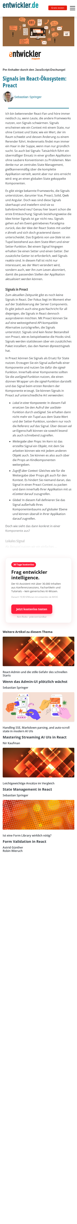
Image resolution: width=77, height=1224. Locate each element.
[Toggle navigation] (22, 8)
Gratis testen (57, 7)
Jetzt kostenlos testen (31, 609)
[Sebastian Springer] (8, 96)
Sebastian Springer (28, 97)
